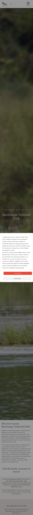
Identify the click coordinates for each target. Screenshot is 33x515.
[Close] (31, 236)
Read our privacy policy (17, 268)
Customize (17, 278)
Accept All (17, 273)
